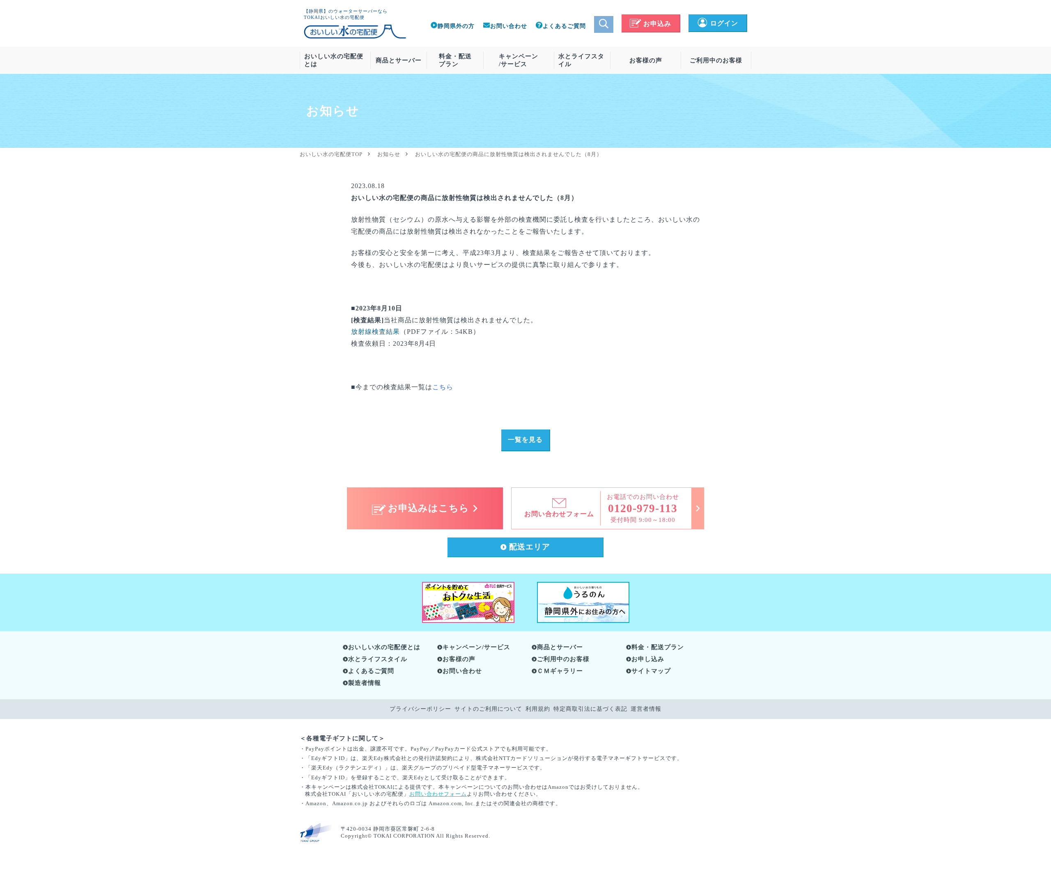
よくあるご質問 (564, 26)
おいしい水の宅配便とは (333, 60)
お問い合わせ (508, 26)
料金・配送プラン (455, 60)
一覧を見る (525, 439)
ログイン (724, 23)
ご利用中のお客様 (716, 60)
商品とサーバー (399, 60)
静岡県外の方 (456, 26)
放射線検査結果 (375, 331)
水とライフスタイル (581, 60)
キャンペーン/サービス (518, 60)
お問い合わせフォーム (438, 794)
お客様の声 (645, 60)
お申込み (657, 23)
